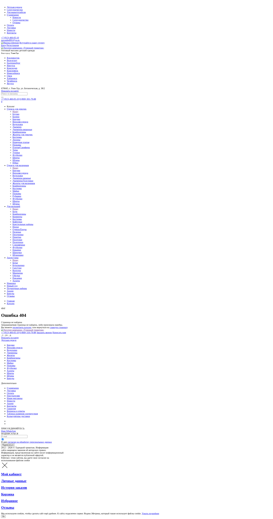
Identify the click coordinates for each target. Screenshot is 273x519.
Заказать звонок (44, 332)
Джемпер (17, 127)
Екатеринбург (13, 63)
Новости (17, 17)
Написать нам (59, 332)
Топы (15, 150)
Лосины (16, 140)
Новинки (11, 283)
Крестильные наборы (23, 224)
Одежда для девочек (16, 109)
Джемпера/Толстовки (23, 181)
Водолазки (18, 124)
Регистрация (13, 45)
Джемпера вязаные (22, 178)
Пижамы (17, 145)
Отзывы (16, 22)
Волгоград (12, 60)
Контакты (11, 33)
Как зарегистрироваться (18, 421)
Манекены (18, 273)
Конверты (17, 216)
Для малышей (13, 206)
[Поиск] (2, 97)
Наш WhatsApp (8, 431)
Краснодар (12, 68)
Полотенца (18, 242)
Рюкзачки (17, 278)
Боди (15, 211)
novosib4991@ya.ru (10, 40)
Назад (15, 111)
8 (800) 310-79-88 (27, 332)
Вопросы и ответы (16, 411)
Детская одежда (14, 7)
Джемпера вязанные (22, 129)
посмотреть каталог (22, 327)
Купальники (18, 265)
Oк (3, 516)
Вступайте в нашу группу (32, 43)
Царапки (17, 250)
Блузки (16, 114)
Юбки (15, 163)
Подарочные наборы (17, 288)
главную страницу (58, 327)
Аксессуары (12, 257)
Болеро (16, 116)
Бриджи (16, 119)
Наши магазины (14, 398)
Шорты (16, 157)
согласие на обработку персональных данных (30, 442)
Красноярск (12, 70)
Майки (16, 191)
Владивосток (13, 58)
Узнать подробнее (150, 513)
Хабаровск (12, 78)
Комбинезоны (19, 132)
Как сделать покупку (17, 423)
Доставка (11, 27)
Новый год (12, 286)
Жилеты (11, 355)
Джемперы (12, 353)
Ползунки (17, 239)
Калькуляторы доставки (18, 416)
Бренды (10, 293)
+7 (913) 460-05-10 (10, 37)
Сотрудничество (15, 10)
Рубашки (17, 196)
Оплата (10, 25)
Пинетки (17, 237)
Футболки (17, 155)
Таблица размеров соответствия (22, 413)
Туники (16, 152)
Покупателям (13, 396)
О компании (13, 15)
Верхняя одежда (20, 122)
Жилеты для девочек (23, 134)
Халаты (16, 281)
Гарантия (11, 408)
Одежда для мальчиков (18, 165)
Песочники (18, 234)
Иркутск (11, 65)
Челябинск (12, 81)
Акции (10, 291)
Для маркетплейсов (16, 12)
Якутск (10, 83)
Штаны (16, 160)
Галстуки (17, 268)
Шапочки (17, 252)
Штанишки (18, 255)
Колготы (17, 270)
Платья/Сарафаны (21, 147)
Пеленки (17, 232)
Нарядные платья (21, 142)
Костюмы (17, 137)
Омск (9, 76)
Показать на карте (10, 91)
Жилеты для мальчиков (24, 183)
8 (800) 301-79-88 (27, 99)
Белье (15, 263)
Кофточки (17, 222)
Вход (3, 45)
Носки (16, 227)
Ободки (16, 275)
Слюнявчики (19, 245)
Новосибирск (13, 73)
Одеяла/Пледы (20, 229)
